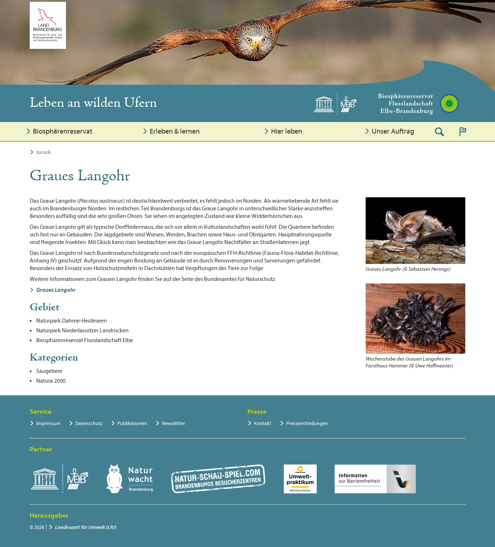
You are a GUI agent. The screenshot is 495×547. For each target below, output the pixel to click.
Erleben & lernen (175, 131)
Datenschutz (89, 423)
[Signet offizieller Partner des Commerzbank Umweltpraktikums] (300, 478)
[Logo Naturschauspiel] (218, 478)
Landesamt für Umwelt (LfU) (85, 527)
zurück (43, 152)
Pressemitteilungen (307, 423)
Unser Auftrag (393, 131)
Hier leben (286, 131)
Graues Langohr (56, 290)
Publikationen (132, 423)
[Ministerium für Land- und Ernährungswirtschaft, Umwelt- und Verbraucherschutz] (48, 25)
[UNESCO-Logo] (59, 478)
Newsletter (173, 423)
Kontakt (262, 423)
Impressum (48, 423)
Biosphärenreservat (62, 131)
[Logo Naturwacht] (130, 478)
